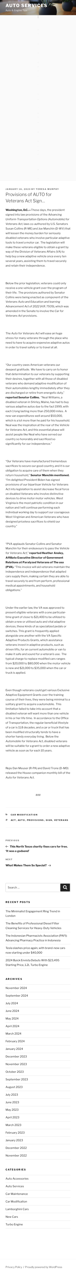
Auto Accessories (17, 1178)
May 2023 (12, 1109)
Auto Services (27, 5)
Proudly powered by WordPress (43, 1267)
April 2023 (12, 1117)
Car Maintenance (17, 1194)
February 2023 (15, 1132)
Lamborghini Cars (17, 1209)
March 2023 (13, 1125)
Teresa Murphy (47, 189)
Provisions (35, 820)
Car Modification (24, 814)
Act (13, 820)
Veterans (61, 820)
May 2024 (12, 1018)
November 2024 (16, 988)
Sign (49, 820)
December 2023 (16, 1056)
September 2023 (17, 1079)
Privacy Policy (14, 1267)
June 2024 (12, 1011)
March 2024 (13, 1033)
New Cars (12, 1216)
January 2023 (14, 1140)
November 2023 (16, 1064)
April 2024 (12, 1026)
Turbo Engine (14, 1224)
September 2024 (17, 995)
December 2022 (16, 1148)
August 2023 (14, 1087)
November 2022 (16, 1155)
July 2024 (12, 1003)
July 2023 (12, 1094)
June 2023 (12, 1102)
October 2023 (15, 1071)
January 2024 (14, 1049)
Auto (21, 820)
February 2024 (15, 1041)
